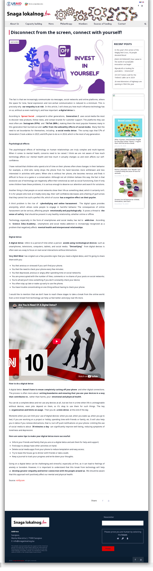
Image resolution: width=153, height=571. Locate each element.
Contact (122, 24)
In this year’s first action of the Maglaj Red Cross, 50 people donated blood (127, 52)
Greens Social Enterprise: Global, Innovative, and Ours (127, 200)
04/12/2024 (15, 42)
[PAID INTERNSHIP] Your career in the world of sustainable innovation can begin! (128, 62)
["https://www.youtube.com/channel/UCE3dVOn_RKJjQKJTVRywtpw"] (142, 6)
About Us (14, 24)
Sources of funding (103, 24)
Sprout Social (27, 116)
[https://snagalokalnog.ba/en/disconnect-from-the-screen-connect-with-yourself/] (108, 501)
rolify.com (20, 480)
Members (83, 24)
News (51, 24)
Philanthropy (66, 24)
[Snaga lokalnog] (29, 12)
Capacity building (33, 24)
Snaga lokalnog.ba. (19, 560)
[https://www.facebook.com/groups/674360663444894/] (138, 6)
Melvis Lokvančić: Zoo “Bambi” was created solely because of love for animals (128, 171)
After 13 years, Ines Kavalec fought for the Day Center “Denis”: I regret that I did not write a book (128, 141)
